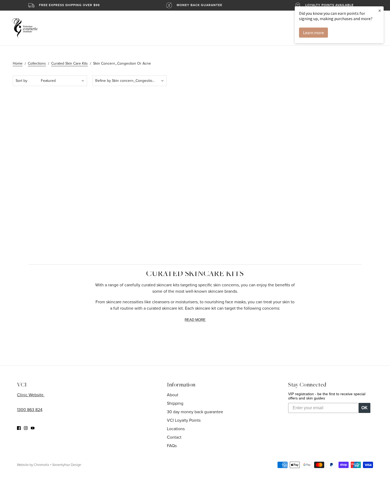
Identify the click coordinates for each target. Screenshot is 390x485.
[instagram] (26, 427)
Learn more (313, 32)
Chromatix (41, 465)
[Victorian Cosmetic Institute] (24, 28)
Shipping (175, 403)
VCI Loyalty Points (184, 420)
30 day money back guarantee (195, 412)
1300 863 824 (29, 409)
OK (364, 408)
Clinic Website (31, 395)
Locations (176, 428)
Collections (37, 64)
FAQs (172, 445)
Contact (174, 437)
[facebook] (19, 427)
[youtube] (33, 427)
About (172, 395)
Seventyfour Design (66, 465)
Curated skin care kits (69, 64)
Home (18, 64)
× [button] (379, 10)
